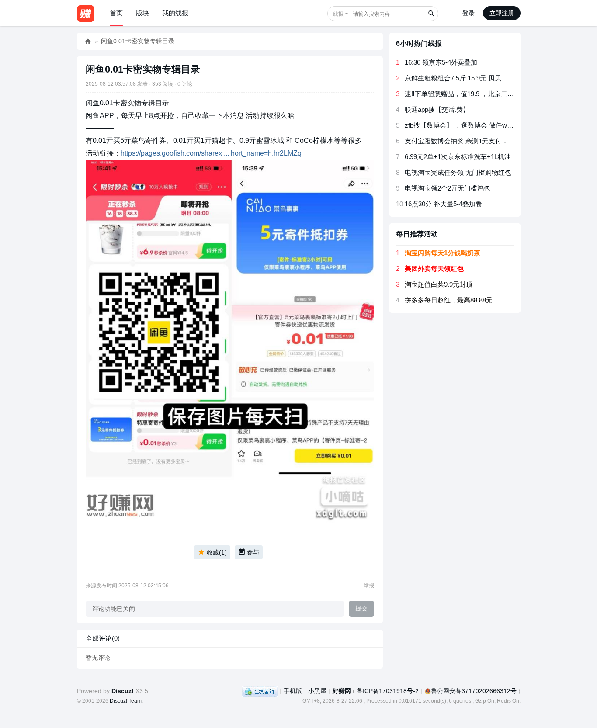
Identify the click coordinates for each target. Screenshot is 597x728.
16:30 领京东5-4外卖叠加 (441, 62)
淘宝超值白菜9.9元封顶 (438, 284)
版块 (142, 13)
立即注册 (501, 13)
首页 (116, 13)
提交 (361, 608)
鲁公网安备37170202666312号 (474, 690)
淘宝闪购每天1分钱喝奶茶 (442, 253)
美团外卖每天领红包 (434, 268)
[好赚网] (85, 13)
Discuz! (122, 690)
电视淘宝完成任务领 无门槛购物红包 (458, 172)
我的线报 (175, 13)
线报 (338, 14)
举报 (369, 585)
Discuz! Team (126, 701)
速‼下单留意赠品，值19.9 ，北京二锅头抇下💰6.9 (478, 93)
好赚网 (87, 41)
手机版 (293, 690)
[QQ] (260, 690)
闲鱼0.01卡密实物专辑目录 (137, 41)
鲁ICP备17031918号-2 (388, 690)
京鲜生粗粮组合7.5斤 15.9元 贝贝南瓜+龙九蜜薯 (475, 78)
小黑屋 (317, 690)
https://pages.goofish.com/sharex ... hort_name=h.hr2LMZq (211, 153)
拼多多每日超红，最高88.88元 (449, 300)
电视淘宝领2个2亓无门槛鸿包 (447, 188)
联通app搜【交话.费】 (437, 109)
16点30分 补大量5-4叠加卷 (443, 204)
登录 (468, 13)
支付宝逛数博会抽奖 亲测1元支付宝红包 (463, 141)
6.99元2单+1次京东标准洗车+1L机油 (458, 156)
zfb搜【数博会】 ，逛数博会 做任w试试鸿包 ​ (470, 125)
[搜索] (431, 13)
